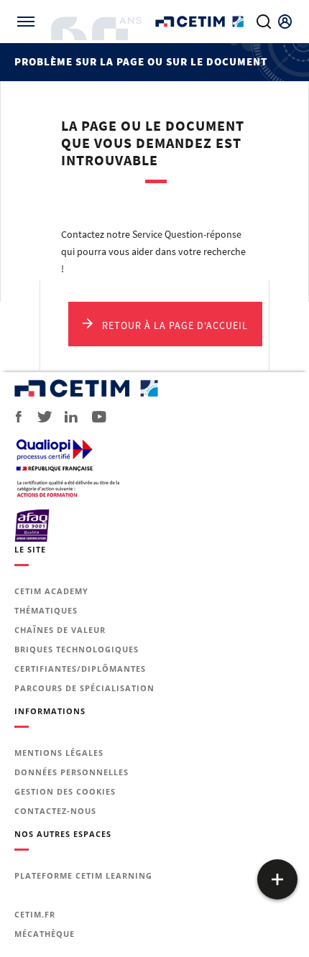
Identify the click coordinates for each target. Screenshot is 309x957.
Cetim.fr (34, 914)
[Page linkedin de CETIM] (66, 417)
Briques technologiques (76, 649)
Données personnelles (71, 772)
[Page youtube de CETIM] (95, 417)
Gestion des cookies (65, 791)
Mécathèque (44, 933)
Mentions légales (58, 752)
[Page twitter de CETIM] (39, 417)
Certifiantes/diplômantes (80, 668)
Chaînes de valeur (60, 629)
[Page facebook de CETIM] (15, 417)
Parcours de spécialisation (84, 688)
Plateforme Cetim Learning (83, 875)
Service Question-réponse (186, 234)
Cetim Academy (51, 591)
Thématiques (46, 610)
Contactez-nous (55, 810)
